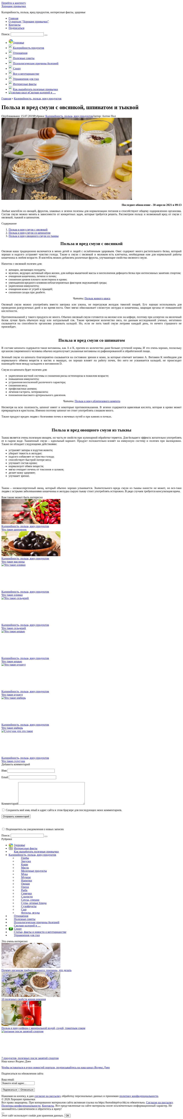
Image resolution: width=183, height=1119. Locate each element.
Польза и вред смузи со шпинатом (29, 232)
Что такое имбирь (12, 727)
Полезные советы (24, 919)
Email (4, 777)
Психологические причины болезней (36, 922)
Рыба (24, 890)
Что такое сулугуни (13, 761)
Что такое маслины (13, 561)
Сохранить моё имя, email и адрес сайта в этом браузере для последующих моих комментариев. (64, 810)
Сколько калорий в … (27, 925)
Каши (24, 864)
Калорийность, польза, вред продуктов (69, 116)
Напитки (26, 880)
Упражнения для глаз (27, 935)
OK (67, 1115)
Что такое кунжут (12, 694)
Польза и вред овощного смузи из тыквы (34, 236)
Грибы (25, 857)
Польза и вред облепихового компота (97, 401)
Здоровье (19, 845)
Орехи (25, 886)
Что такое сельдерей (13, 628)
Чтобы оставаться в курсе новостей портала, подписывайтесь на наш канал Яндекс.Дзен (55, 1067)
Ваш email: (7, 1079)
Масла (25, 867)
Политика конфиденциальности (21, 1105)
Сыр (23, 909)
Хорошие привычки (13, 6)
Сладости (27, 896)
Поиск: (6, 34)
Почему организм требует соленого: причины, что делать (36, 970)
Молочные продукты (34, 870)
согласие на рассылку (47, 1096)
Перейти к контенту (13, 2)
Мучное (26, 877)
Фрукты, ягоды (30, 912)
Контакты (48, 1105)
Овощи (25, 883)
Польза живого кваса (97, 298)
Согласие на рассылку (159, 1102)
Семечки (26, 893)
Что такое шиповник (14, 529)
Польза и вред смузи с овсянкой (28, 229)
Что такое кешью (11, 661)
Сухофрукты (28, 906)
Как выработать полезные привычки (36, 851)
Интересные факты (25, 848)
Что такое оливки (12, 594)
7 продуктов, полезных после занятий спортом (30, 1058)
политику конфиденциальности (138, 1096)
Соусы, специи (30, 899)
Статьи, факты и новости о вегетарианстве (40, 931)
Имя (4, 770)
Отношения (21, 915)
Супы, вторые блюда (33, 903)
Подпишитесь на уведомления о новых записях (34, 829)
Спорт (18, 928)
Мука (24, 874)
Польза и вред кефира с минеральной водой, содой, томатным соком (43, 1028)
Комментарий (9, 803)
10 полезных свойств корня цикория (23, 999)
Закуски (26, 861)
